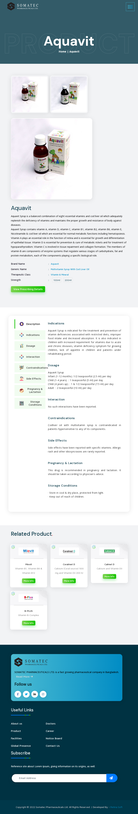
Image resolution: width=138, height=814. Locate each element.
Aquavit (55, 263)
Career (50, 730)
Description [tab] (33, 324)
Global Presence (21, 745)
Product (16, 730)
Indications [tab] (33, 334)
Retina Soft (116, 807)
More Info (29, 580)
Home (62, 51)
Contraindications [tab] (35, 367)
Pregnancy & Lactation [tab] (35, 390)
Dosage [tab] (30, 345)
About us (16, 723)
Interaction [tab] (33, 356)
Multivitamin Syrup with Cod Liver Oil (70, 269)
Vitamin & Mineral (60, 274)
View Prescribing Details (28, 289)
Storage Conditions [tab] (35, 403)
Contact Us (53, 745)
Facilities (16, 738)
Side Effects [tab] (33, 378)
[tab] (29, 94)
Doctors (50, 723)
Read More (23, 676)
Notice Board (54, 738)
